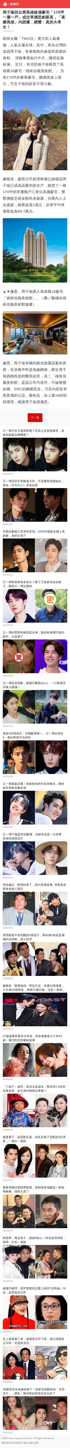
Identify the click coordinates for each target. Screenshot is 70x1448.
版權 (36, 1442)
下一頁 (35, 417)
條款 (25, 1442)
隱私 (31, 1442)
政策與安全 (17, 1442)
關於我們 (6, 1442)
